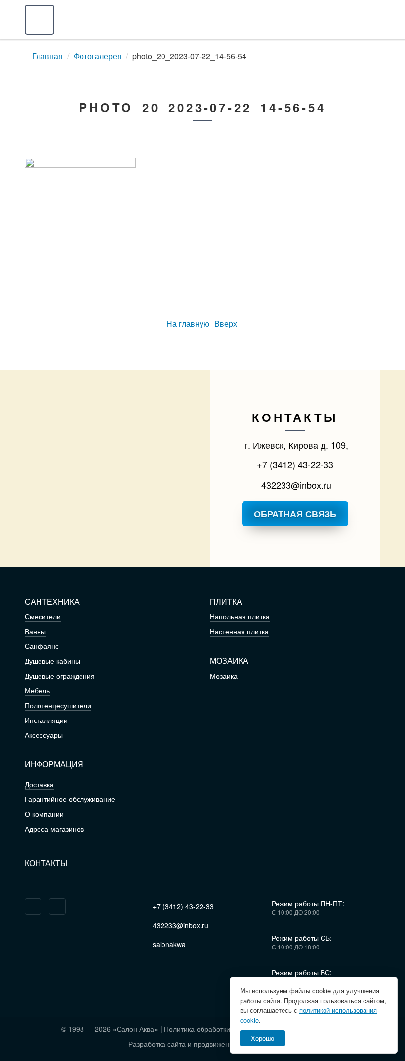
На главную (187, 323)
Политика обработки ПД (203, 1029)
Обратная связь (295, 513)
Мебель (37, 690)
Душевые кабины (52, 661)
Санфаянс (42, 646)
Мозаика (224, 676)
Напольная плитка (240, 616)
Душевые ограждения (60, 676)
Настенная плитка (239, 631)
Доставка (39, 784)
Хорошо (262, 1038)
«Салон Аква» (135, 1029)
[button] (39, 19)
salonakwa (168, 944)
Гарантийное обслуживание (70, 799)
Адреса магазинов (54, 829)
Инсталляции (46, 720)
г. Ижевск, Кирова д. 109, (295, 444)
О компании (44, 814)
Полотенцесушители (58, 705)
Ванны (35, 631)
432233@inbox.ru (295, 484)
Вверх (226, 323)
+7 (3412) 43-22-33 (295, 464)
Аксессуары (44, 735)
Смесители (43, 616)
